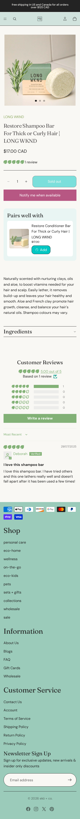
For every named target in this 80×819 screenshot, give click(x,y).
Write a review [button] (40, 418)
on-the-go (12, 567)
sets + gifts (12, 592)
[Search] (15, 19)
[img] (14, 447)
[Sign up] (69, 780)
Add (43, 249)
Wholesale (12, 676)
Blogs (8, 651)
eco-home (12, 550)
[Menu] (5, 19)
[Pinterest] (51, 809)
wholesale (12, 609)
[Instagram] (36, 809)
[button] (14, 162)
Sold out (54, 181)
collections (12, 600)
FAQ (7, 659)
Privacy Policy (15, 743)
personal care (15, 542)
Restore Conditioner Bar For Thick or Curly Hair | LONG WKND (51, 231)
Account (10, 710)
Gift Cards (12, 668)
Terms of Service (17, 718)
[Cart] (75, 19)
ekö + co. (46, 798)
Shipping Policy (16, 726)
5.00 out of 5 (51, 371)
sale (7, 617)
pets (7, 584)
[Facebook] (28, 809)
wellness (11, 559)
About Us (11, 643)
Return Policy (14, 735)
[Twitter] (44, 809)
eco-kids (11, 575)
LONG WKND (14, 117)
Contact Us (13, 702)
